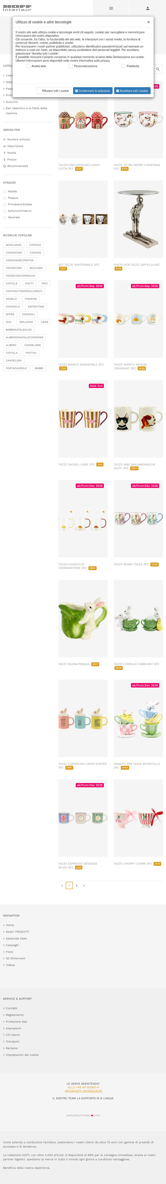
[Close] (148, 20)
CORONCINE (14, 252)
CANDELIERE (32, 345)
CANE (44, 321)
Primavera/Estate (20, 204)
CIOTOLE (11, 283)
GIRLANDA (26, 321)
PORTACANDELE (16, 368)
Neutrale (14, 217)
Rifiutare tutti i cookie (55, 91)
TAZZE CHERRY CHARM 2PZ (137, 863)
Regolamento (15, 1014)
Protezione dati (16, 1021)
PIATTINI (31, 352)
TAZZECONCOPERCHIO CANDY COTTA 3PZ (79, 166)
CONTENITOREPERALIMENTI (24, 291)
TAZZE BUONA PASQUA (78, 664)
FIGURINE (31, 298)
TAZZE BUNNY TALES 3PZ (136, 564)
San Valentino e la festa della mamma (26, 110)
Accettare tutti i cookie (134, 91)
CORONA (35, 244)
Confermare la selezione (94, 91)
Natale (10, 82)
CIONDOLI (28, 314)
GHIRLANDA (13, 244)
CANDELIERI (14, 360)
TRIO (44, 283)
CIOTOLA (12, 352)
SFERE (10, 314)
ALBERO (11, 345)
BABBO (39, 368)
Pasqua (11, 88)
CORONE (35, 252)
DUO (9, 321)
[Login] (148, 8)
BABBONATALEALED (19, 329)
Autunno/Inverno (19, 210)
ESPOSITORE (36, 306)
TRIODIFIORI (14, 268)
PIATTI (29, 283)
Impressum (13, 1028)
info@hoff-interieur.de (83, 1091)
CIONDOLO (13, 306)
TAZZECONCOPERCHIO (20, 275)
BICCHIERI (36, 268)
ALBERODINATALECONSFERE (24, 337)
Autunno (12, 101)
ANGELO (11, 298)
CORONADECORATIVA (20, 260)
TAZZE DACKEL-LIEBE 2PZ (80, 464)
